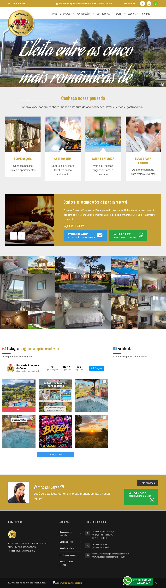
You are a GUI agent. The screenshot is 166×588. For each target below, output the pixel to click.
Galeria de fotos (66, 541)
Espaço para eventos (143, 160)
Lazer (119, 13)
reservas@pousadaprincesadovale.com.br (110, 554)
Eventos (132, 13)
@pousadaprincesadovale (41, 348)
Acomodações (84, 13)
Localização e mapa (67, 555)
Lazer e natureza (103, 158)
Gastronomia (103, 13)
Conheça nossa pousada (65, 533)
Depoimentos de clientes (66, 563)
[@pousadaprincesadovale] (10, 368)
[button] (12, 48)
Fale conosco (148, 483)
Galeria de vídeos (66, 548)
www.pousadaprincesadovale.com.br (108, 557)
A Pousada (65, 13)
